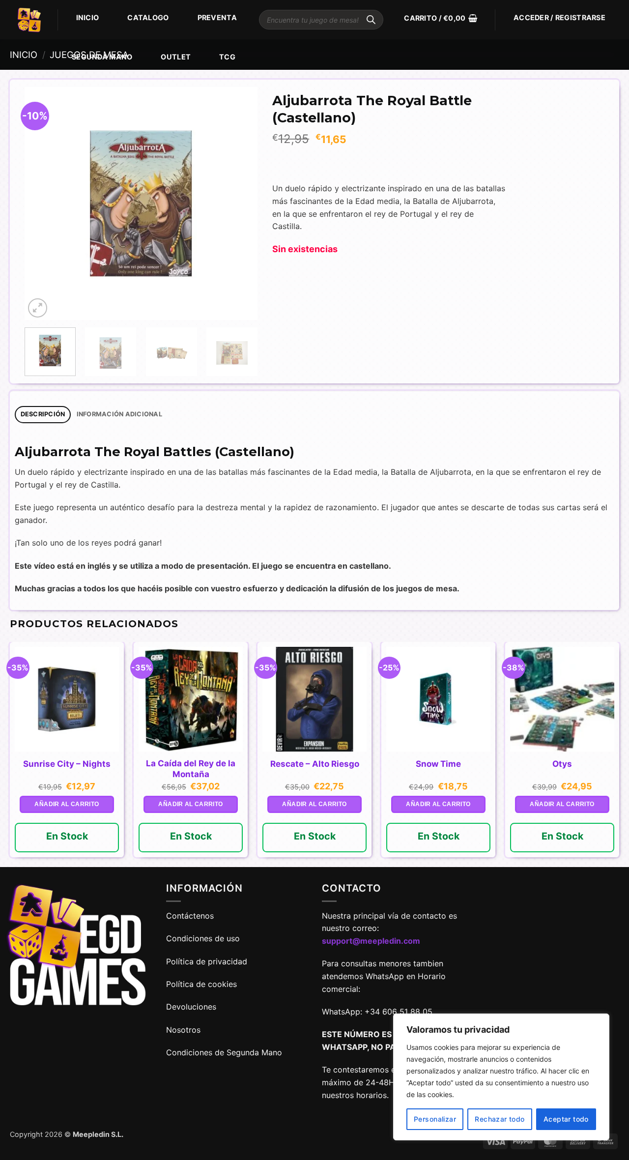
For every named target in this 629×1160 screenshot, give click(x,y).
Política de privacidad (206, 961)
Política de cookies (201, 984)
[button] (440, 18)
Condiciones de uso (203, 938)
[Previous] (42, 203)
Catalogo (148, 17)
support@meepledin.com (371, 941)
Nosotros (183, 1030)
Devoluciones (191, 1007)
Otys (562, 764)
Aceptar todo (566, 1119)
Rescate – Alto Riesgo (314, 764)
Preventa (217, 17)
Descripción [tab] (43, 414)
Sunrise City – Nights (67, 764)
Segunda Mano (102, 57)
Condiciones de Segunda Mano (224, 1052)
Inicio (87, 17)
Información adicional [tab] (119, 414)
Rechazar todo (499, 1119)
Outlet (176, 57)
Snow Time (438, 764)
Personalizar (435, 1119)
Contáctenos (191, 916)
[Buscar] (371, 19)
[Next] (240, 203)
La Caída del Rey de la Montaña (190, 768)
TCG (227, 57)
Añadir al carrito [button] (66, 804)
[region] (501, 1077)
